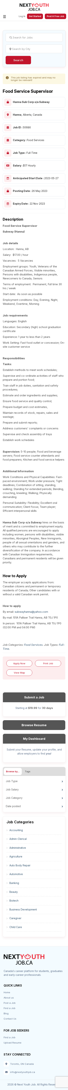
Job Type (12, 781)
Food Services (33, 644)
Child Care (15, 927)
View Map (19, 672)
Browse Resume (34, 725)
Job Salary (12, 789)
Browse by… (13, 771)
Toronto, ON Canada (22, 1063)
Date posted (13, 806)
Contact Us (10, 1018)
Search (18, 60)
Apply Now (19, 663)
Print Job (48, 663)
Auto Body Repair (19, 865)
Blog (6, 1013)
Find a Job (9, 1008)
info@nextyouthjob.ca (22, 1072)
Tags (27, 771)
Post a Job (10, 1002)
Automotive (16, 874)
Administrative (17, 847)
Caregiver (15, 918)
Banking (14, 882)
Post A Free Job (55, 16)
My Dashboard (34, 739)
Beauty (13, 891)
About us (9, 997)
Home (7, 992)
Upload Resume (12, 1042)
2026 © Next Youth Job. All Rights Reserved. (34, 1084)
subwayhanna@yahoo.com (31, 611)
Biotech (13, 900)
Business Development (23, 909)
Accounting (16, 830)
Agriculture (15, 856)
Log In (22, 16)
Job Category (14, 797)
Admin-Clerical (18, 838)
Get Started (35, 16)
